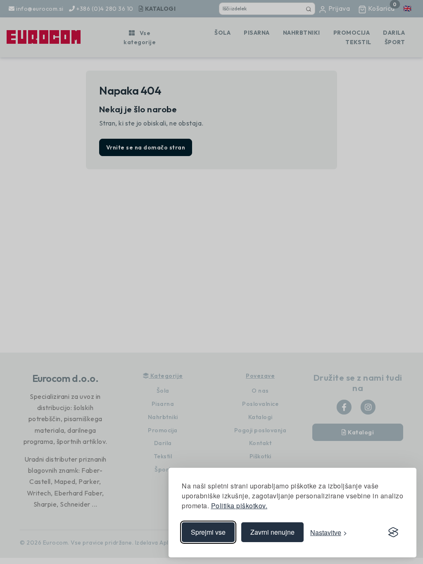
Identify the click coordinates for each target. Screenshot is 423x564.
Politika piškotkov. (239, 505)
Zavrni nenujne (272, 532)
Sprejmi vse (208, 532)
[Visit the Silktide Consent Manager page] (393, 532)
